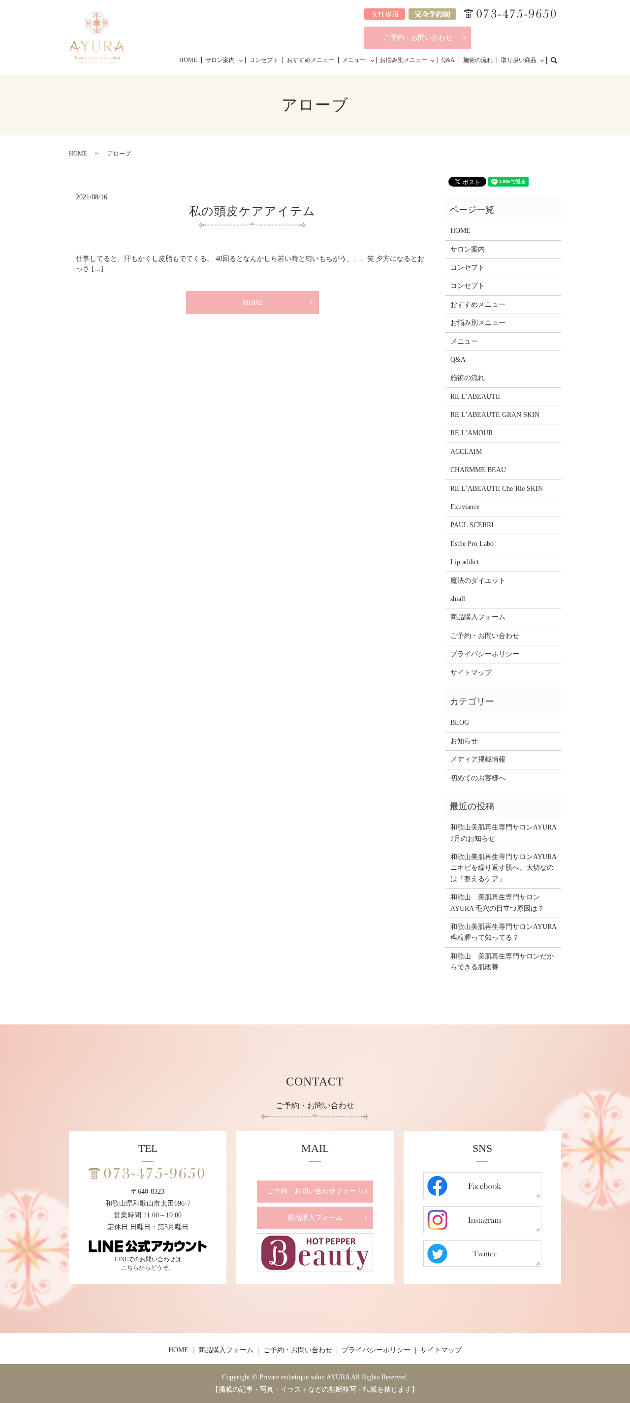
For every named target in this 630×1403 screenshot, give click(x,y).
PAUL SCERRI (472, 525)
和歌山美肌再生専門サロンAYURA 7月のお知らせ (503, 833)
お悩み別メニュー (403, 60)
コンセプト (264, 60)
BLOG (459, 722)
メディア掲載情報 (477, 759)
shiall (457, 599)
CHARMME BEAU (478, 470)
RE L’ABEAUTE (475, 396)
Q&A (448, 60)
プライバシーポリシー (484, 654)
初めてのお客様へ (477, 778)
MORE (252, 302)
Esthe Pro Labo (472, 543)
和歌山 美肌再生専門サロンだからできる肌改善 (502, 962)
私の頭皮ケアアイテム (252, 211)
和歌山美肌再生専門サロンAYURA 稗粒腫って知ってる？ (503, 932)
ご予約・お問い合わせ (417, 37)
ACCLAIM (466, 451)
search (559, 59)
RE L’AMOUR (471, 433)
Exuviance (464, 506)
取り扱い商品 (518, 60)
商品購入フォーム (477, 617)
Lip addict (464, 562)
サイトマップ (471, 672)
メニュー (354, 60)
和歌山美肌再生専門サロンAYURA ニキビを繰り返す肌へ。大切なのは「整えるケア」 (503, 868)
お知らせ (464, 741)
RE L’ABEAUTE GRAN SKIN (494, 414)
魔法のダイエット (477, 580)
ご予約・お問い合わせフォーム (315, 1191)
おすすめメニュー (310, 60)
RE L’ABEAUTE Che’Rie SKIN (496, 488)
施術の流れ (478, 60)
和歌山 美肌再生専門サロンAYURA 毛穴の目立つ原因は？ (497, 902)
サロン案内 (220, 60)
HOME (188, 60)
